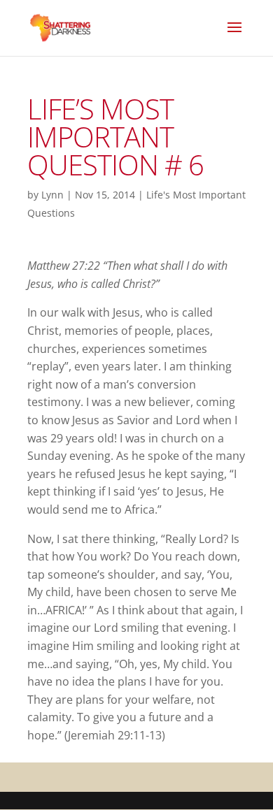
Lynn (52, 194)
